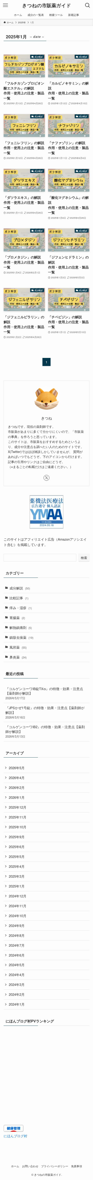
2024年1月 (17, 1004)
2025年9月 (17, 836)
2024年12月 (17, 896)
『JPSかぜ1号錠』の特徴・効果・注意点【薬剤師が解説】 (44, 712)
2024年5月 (17, 964)
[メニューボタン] (5, 5)
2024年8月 (17, 935)
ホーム (15, 1166)
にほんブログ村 (15, 1135)
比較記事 (18, 597)
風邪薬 (18, 647)
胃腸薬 (17, 617)
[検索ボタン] (87, 5)
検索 (84, 557)
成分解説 (19, 588)
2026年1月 (17, 797)
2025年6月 (17, 846)
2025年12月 (17, 807)
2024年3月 (17, 984)
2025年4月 (17, 866)
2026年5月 (17, 767)
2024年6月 (17, 955)
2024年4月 (17, 974)
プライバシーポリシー (54, 1166)
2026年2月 (17, 787)
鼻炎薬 (18, 657)
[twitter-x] (46, 478)
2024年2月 (17, 994)
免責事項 (76, 1166)
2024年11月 (17, 905)
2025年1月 (17, 886)
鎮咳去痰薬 (21, 637)
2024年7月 (17, 945)
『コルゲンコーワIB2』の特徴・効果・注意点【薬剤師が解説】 (45, 731)
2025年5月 (17, 856)
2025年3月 (17, 876)
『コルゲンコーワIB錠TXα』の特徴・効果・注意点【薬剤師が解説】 (44, 693)
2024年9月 (17, 925)
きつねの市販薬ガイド (46, 5)
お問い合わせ (30, 1166)
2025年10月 (17, 827)
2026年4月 (17, 777)
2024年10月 (17, 915)
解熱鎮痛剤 (20, 627)
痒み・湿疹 (20, 607)
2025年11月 (17, 817)
